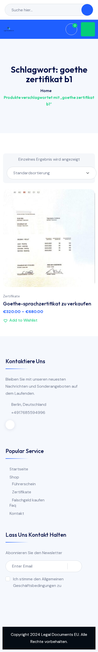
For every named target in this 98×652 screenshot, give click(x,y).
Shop (14, 477)
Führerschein (24, 484)
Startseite (19, 469)
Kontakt (17, 513)
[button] (86, 238)
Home (46, 90)
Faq (13, 505)
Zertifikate (11, 296)
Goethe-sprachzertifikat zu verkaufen (47, 303)
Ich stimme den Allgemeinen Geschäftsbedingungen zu (38, 582)
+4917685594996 (28, 412)
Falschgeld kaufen (28, 500)
